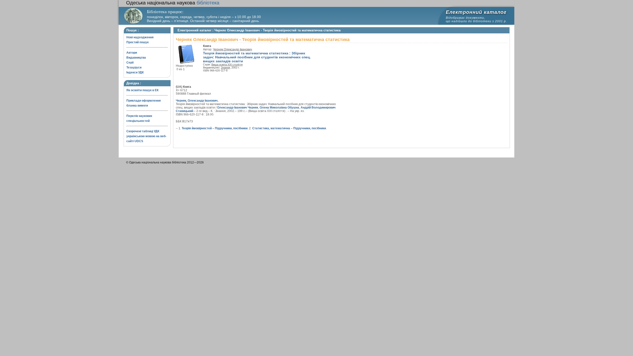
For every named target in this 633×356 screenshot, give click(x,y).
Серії (130, 62)
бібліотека (172, 2)
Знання (225, 67)
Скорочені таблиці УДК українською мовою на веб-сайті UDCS (146, 136)
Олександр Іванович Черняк (237, 107)
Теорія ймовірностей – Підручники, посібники (215, 128)
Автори (131, 52)
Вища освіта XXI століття (227, 64)
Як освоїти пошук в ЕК (142, 90)
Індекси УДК (135, 72)
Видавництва (136, 57)
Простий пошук (137, 42)
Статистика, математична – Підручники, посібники (289, 128)
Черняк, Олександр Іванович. (197, 100)
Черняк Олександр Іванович (232, 49)
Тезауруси (133, 67)
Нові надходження (140, 37)
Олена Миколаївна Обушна (279, 107)
